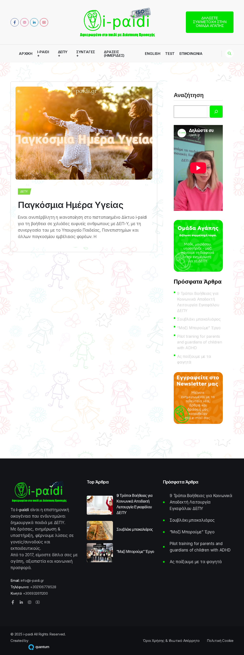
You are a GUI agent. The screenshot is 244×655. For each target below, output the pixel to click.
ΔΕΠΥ (62, 52)
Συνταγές (85, 52)
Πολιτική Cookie (220, 640)
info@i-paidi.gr (32, 580)
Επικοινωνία (191, 53)
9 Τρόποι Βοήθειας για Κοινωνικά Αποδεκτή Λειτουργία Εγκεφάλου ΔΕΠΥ (198, 302)
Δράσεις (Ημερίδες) (114, 53)
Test (170, 53)
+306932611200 (35, 593)
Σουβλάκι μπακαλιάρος (199, 319)
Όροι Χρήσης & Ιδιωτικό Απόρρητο (171, 640)
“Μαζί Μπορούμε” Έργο (199, 327)
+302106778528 (43, 587)
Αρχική (25, 53)
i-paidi (43, 52)
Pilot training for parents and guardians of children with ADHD (199, 342)
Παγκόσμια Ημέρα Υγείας (70, 205)
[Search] (216, 112)
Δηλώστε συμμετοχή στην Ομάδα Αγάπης (210, 22)
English (152, 53)
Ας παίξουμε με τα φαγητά (194, 359)
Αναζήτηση (189, 95)
